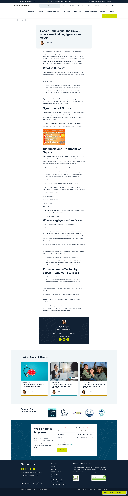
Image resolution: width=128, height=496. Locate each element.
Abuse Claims (77, 11)
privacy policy (69, 444)
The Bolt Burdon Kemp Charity (58, 484)
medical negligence (51, 51)
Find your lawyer (109, 16)
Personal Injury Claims (91, 11)
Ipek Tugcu (49, 42)
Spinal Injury (31, 11)
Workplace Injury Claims (107, 11)
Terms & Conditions (82, 489)
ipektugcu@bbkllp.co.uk (64, 336)
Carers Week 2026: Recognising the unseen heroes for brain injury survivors (93, 386)
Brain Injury (41, 11)
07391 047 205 (71, 333)
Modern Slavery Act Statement (100, 489)
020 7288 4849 (57, 333)
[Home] (21, 6)
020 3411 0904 (110, 5)
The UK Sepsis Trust (48, 288)
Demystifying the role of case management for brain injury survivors (62, 386)
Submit (62, 450)
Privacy (90, 489)
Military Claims (66, 11)
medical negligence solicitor (65, 308)
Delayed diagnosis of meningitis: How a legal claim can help (33, 385)
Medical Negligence (53, 11)
